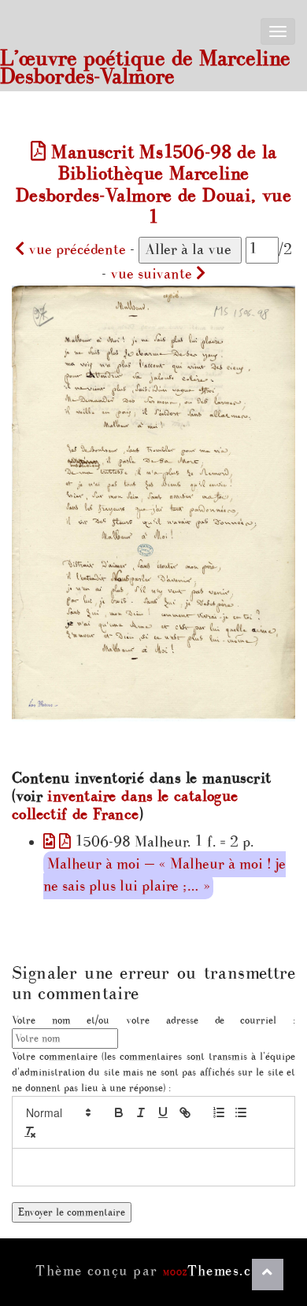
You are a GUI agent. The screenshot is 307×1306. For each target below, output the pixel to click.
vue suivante (153, 274)
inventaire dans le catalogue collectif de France (125, 805)
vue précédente (75, 250)
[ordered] (219, 1112)
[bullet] (241, 1112)
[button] (57, 1112)
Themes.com (217, 1271)
